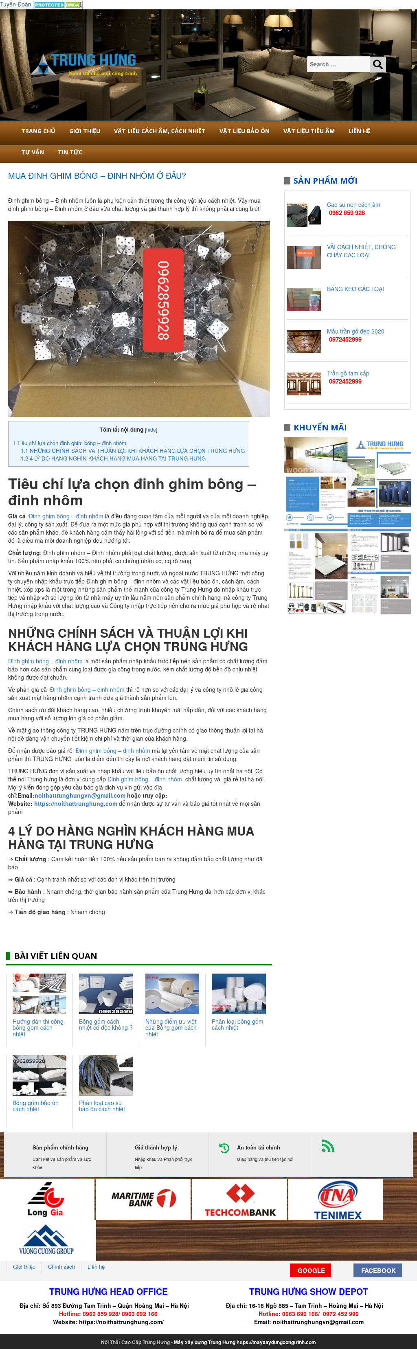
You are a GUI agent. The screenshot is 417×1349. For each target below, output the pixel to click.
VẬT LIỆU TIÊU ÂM (309, 131)
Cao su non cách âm (353, 204)
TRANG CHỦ (38, 131)
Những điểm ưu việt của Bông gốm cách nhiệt (171, 1027)
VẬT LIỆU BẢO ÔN (244, 131)
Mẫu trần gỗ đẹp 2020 (355, 331)
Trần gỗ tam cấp (348, 373)
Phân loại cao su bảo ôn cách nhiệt (102, 1106)
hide (151, 429)
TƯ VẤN (32, 152)
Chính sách (61, 1266)
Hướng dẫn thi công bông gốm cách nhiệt (38, 1027)
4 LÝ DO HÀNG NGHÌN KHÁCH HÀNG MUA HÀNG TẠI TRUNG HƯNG (113, 458)
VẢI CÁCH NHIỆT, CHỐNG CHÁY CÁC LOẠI (361, 251)
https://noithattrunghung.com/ (121, 1322)
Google (310, 1270)
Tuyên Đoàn (15, 4)
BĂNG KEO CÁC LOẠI (355, 289)
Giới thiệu (24, 1266)
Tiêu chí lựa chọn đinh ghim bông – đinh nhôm (69, 443)
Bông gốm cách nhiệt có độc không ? (106, 1024)
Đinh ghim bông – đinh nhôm (66, 516)
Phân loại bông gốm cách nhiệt (237, 1024)
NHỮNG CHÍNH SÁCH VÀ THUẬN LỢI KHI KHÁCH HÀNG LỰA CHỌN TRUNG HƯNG (133, 450)
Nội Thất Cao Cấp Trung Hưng (135, 1342)
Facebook (378, 1270)
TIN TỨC (70, 152)
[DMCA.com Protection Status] (58, 4)
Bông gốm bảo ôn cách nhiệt (36, 1106)
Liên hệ (359, 131)
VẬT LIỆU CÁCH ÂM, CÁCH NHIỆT (160, 131)
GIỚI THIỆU (84, 131)
